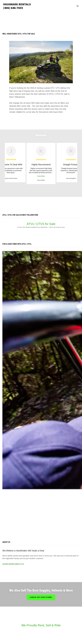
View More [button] (41, 176)
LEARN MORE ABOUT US (13, 564)
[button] (78, 6)
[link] (17, 8)
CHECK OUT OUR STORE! (41, 597)
